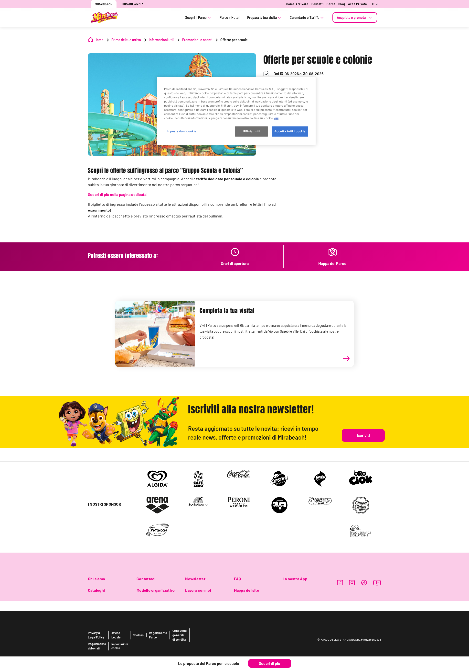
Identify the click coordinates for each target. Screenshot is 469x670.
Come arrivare (297, 4)
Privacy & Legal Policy (96, 635)
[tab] (355, 17)
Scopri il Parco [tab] (196, 17)
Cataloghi (96, 590)
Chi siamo (96, 578)
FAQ (237, 578)
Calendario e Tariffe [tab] (305, 17)
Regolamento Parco (158, 635)
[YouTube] (377, 582)
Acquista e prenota (351, 17)
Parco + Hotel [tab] (229, 17)
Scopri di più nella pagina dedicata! (118, 194)
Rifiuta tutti (251, 131)
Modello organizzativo (156, 590)
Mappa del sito (246, 590)
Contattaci (146, 578)
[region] (236, 111)
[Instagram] (352, 582)
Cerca (331, 4)
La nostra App (295, 578)
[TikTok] (364, 582)
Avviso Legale (116, 635)
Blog (341, 4)
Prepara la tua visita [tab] (262, 17)
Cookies (138, 635)
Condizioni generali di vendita (179, 635)
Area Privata (357, 4)
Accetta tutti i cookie (290, 131)
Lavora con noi (198, 590)
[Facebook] (340, 582)
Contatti (317, 4)
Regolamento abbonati (97, 646)
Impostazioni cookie (119, 646)
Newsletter (195, 578)
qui (276, 118)
